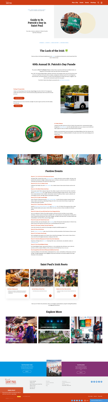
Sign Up (81, 372)
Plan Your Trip (18, 105)
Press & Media (90, 396)
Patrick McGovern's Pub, (44, 206)
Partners (47, 384)
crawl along (51, 221)
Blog (47, 385)
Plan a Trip (75, 2)
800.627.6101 (69, 385)
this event (45, 240)
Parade (42, 42)
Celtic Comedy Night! (51, 199)
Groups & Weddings (50, 382)
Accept (19, 396)
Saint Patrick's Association (64, 80)
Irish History (55, 42)
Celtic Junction (48, 185)
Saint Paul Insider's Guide (96, 400)
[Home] (9, 2)
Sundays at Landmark (38, 231)
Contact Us (95, 396)
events (53, 56)
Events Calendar (33, 381)
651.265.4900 (64, 385)
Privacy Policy (100, 396)
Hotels (81, 2)
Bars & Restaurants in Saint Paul (36, 384)
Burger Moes (54, 206)
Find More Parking (18, 98)
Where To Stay (32, 385)
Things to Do (32, 382)
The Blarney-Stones (39, 192)
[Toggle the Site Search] (98, 2)
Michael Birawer (63, 127)
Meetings (93, 2)
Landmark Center (34, 242)
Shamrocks (37, 206)
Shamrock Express (50, 178)
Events (87, 2)
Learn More (14, 394)
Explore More (64, 42)
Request (27, 371)
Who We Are (32, 388)
